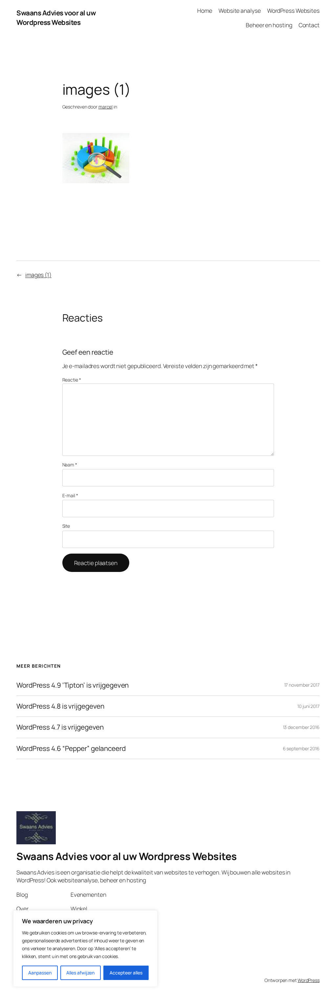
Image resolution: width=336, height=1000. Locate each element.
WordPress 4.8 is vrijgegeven (60, 706)
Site (66, 526)
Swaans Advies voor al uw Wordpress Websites (56, 17)
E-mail (70, 495)
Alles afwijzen (80, 973)
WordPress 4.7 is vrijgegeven (60, 727)
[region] (85, 948)
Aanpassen (40, 973)
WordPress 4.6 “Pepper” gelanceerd (71, 748)
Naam (69, 464)
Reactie (71, 380)
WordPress (309, 980)
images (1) (38, 275)
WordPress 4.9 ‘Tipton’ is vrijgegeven (72, 685)
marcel (105, 107)
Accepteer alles (126, 973)
